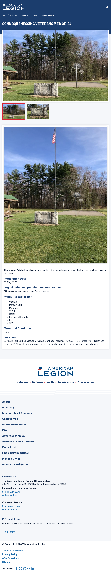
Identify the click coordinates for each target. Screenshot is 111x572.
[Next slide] (104, 65)
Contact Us (11, 495)
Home (4, 15)
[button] (101, 7)
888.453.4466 (13, 492)
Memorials (14, 15)
